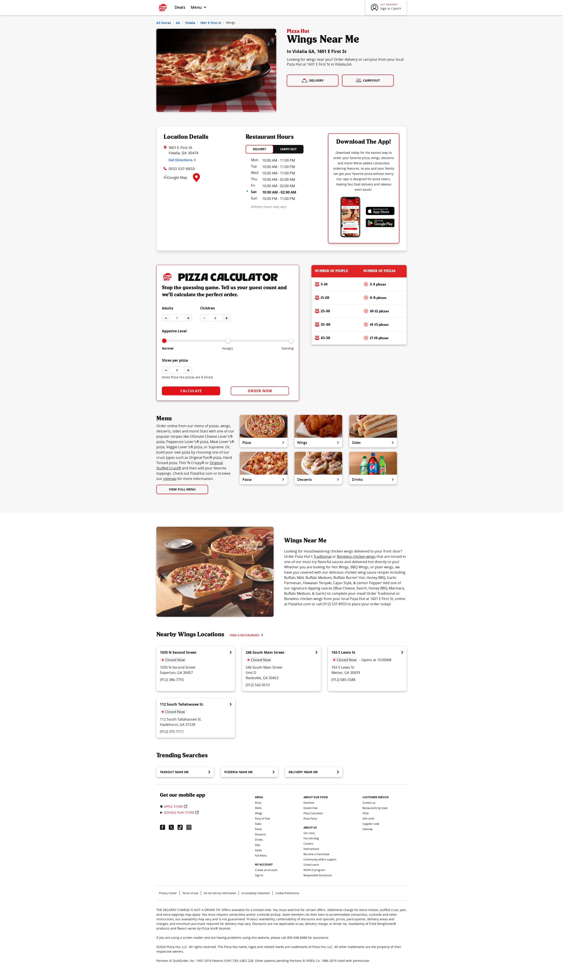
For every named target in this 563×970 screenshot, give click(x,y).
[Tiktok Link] (181, 827)
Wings (302, 442)
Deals (180, 7)
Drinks (357, 479)
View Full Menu (182, 489)
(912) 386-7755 (172, 679)
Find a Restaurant (245, 635)
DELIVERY (259, 149)
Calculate (191, 390)
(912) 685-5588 (343, 679)
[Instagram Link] (190, 827)
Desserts (304, 479)
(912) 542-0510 (258, 685)
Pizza (246, 442)
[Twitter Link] (173, 827)
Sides (356, 442)
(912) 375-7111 (172, 731)
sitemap (170, 478)
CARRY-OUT (288, 149)
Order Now (260, 390)
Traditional (322, 556)
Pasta (247, 479)
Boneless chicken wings (356, 556)
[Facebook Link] (164, 827)
